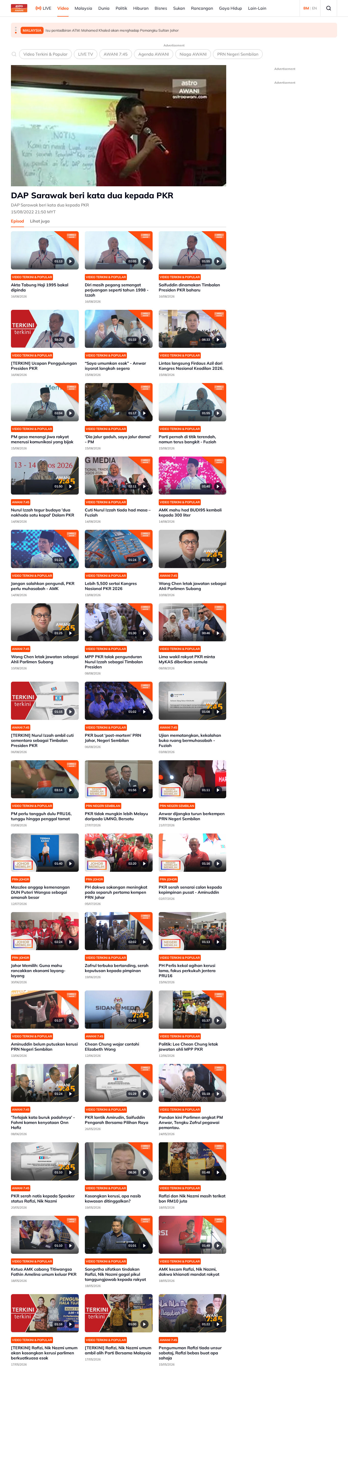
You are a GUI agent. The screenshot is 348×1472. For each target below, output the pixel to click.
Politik (121, 8)
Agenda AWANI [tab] (153, 54)
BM (306, 8)
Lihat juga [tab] (40, 221)
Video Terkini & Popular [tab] (45, 54)
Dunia (104, 8)
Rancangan (202, 8)
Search (328, 8)
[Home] (19, 8)
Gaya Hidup (230, 8)
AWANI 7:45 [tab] (116, 54)
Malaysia (83, 8)
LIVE (47, 8)
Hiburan (141, 8)
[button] (16, 27)
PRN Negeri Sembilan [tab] (237, 54)
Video (63, 8)
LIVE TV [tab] (85, 54)
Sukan (179, 8)
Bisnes (161, 8)
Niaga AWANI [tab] (193, 54)
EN (314, 8)
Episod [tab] (17, 221)
